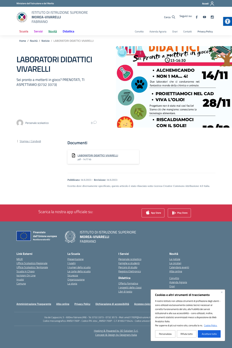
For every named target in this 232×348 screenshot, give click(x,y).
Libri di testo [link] (125, 291)
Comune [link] (21, 283)
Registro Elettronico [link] (129, 271)
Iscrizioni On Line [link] (25, 275)
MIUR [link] (19, 259)
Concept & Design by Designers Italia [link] (116, 335)
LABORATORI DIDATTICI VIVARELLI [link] (98, 155)
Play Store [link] (182, 212)
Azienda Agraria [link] (157, 31)
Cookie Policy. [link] (210, 325)
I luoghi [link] (71, 263)
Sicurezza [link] (72, 275)
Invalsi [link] (20, 279)
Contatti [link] (187, 31)
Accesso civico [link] (142, 304)
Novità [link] (52, 31)
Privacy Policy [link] (205, 31)
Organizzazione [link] (76, 279)
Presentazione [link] (75, 259)
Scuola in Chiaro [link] (25, 271)
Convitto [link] (139, 31)
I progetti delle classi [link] (129, 287)
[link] (227, 21)
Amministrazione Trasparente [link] (33, 304)
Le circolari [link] (175, 263)
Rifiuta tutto (187, 334)
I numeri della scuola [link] (79, 267)
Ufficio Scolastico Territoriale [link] (32, 267)
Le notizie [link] (174, 259)
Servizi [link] (38, 31)
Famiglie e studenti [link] (129, 263)
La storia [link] (72, 283)
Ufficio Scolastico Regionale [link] (31, 263)
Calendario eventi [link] (179, 267)
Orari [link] (174, 31)
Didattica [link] (68, 31)
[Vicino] (222, 292)
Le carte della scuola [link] (79, 271)
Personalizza (165, 334)
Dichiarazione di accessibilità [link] (112, 304)
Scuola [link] (23, 31)
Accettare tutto (209, 334)
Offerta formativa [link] (128, 283)
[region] (187, 315)
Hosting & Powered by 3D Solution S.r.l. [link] (116, 331)
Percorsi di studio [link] (127, 267)
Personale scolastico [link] (129, 259)
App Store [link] (155, 212)
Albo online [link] (175, 271)
